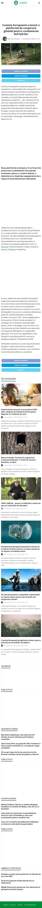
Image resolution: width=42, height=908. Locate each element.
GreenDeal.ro (8, 509)
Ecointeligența (8, 798)
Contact (13, 905)
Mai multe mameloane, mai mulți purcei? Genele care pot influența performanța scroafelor (18, 737)
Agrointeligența (9, 729)
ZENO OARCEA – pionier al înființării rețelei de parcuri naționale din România (21, 504)
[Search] (39, 3)
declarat (4, 246)
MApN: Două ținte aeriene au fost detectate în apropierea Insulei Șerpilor (20, 888)
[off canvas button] (2, 3)
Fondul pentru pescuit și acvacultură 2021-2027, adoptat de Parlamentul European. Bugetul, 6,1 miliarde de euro (19, 411)
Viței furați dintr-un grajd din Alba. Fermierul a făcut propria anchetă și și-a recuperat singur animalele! (20, 745)
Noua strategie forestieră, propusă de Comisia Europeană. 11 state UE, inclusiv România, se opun (18, 459)
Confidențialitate (30, 905)
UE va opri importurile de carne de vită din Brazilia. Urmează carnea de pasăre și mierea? (20, 753)
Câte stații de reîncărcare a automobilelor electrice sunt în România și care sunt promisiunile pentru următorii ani (18, 815)
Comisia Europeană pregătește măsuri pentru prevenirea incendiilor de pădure (21, 641)
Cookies (20, 905)
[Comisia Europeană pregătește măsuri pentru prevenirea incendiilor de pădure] (21, 625)
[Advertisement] (21, 12)
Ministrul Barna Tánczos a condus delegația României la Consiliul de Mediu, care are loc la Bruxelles (20, 806)
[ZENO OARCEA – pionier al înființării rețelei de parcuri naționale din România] (21, 488)
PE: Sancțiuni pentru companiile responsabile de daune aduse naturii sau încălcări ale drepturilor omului (20, 597)
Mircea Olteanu (14, 39)
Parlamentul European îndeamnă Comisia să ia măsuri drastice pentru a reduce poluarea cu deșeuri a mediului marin (20, 549)
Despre (6, 905)
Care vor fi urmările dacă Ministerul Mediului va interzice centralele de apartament (20, 823)
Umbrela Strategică (11, 868)
